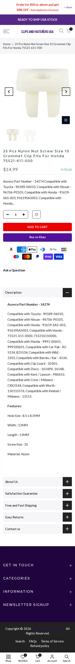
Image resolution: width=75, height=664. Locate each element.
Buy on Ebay (37, 237)
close (69, 7)
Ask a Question (14, 270)
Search (20, 641)
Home (6, 44)
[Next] (66, 91)
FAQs (33, 641)
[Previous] (9, 91)
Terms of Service (52, 641)
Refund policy (39, 646)
